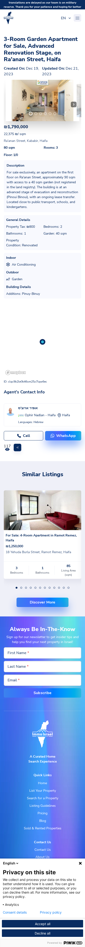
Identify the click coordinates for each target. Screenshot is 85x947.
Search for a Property (42, 798)
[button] (73, 104)
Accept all (42, 924)
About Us (42, 857)
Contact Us (42, 849)
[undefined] (31, 114)
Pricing (42, 813)
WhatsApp (66, 435)
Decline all (42, 933)
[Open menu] (77, 18)
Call (26, 435)
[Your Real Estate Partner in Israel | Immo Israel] (8, 17)
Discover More (42, 602)
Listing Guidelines (43, 805)
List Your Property (42, 790)
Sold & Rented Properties (42, 828)
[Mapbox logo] (15, 372)
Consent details (15, 912)
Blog (42, 821)
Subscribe (42, 692)
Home (42, 783)
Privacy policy (51, 912)
